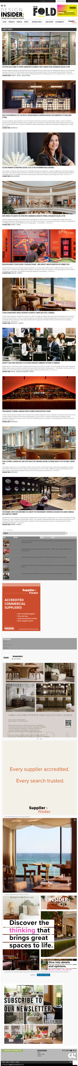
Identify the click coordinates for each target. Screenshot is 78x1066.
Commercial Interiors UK (47, 1)
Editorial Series (37, 22)
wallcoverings (16, 176)
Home (3, 1062)
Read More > (71, 74)
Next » (11, 530)
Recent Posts (47, 538)
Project (14, 75)
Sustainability (59, 22)
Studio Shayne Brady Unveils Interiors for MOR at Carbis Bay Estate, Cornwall (28, 313)
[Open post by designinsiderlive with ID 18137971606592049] (40, 933)
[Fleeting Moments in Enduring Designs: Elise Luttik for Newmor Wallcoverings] (39, 165)
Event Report (49, 22)
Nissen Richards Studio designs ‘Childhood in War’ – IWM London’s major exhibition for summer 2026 (36, 264)
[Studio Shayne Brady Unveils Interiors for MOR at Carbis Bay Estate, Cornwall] (39, 310)
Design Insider (61, 1)
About (5, 642)
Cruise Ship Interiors (22, 371)
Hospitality (15, 323)
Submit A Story (7, 645)
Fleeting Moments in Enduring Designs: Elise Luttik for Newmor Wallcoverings (28, 168)
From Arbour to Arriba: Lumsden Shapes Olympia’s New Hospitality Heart (26, 411)
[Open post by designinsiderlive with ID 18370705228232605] (40, 777)
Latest (4, 22)
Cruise (13, 371)
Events (32, 371)
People (26, 22)
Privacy (12, 1062)
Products (12, 22)
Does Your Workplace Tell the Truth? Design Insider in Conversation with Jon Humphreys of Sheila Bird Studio (36, 116)
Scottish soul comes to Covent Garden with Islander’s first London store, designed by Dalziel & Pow (36, 67)
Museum (14, 273)
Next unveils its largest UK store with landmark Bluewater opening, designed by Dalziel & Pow (33, 216)
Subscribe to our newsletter (12, 1051)
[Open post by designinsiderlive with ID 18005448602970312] (40, 700)
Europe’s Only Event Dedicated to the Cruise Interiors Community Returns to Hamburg (31, 363)
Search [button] (67, 533)
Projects (19, 22)
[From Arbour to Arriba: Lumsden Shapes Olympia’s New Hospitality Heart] (39, 408)
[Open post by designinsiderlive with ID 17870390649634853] (40, 855)
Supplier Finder (71, 1)
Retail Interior (26, 75)
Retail (19, 75)
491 (8, 530)
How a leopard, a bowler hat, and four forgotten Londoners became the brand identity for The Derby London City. (38, 462)
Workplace (14, 128)
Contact (5, 648)
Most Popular (10, 538)
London (13, 524)
